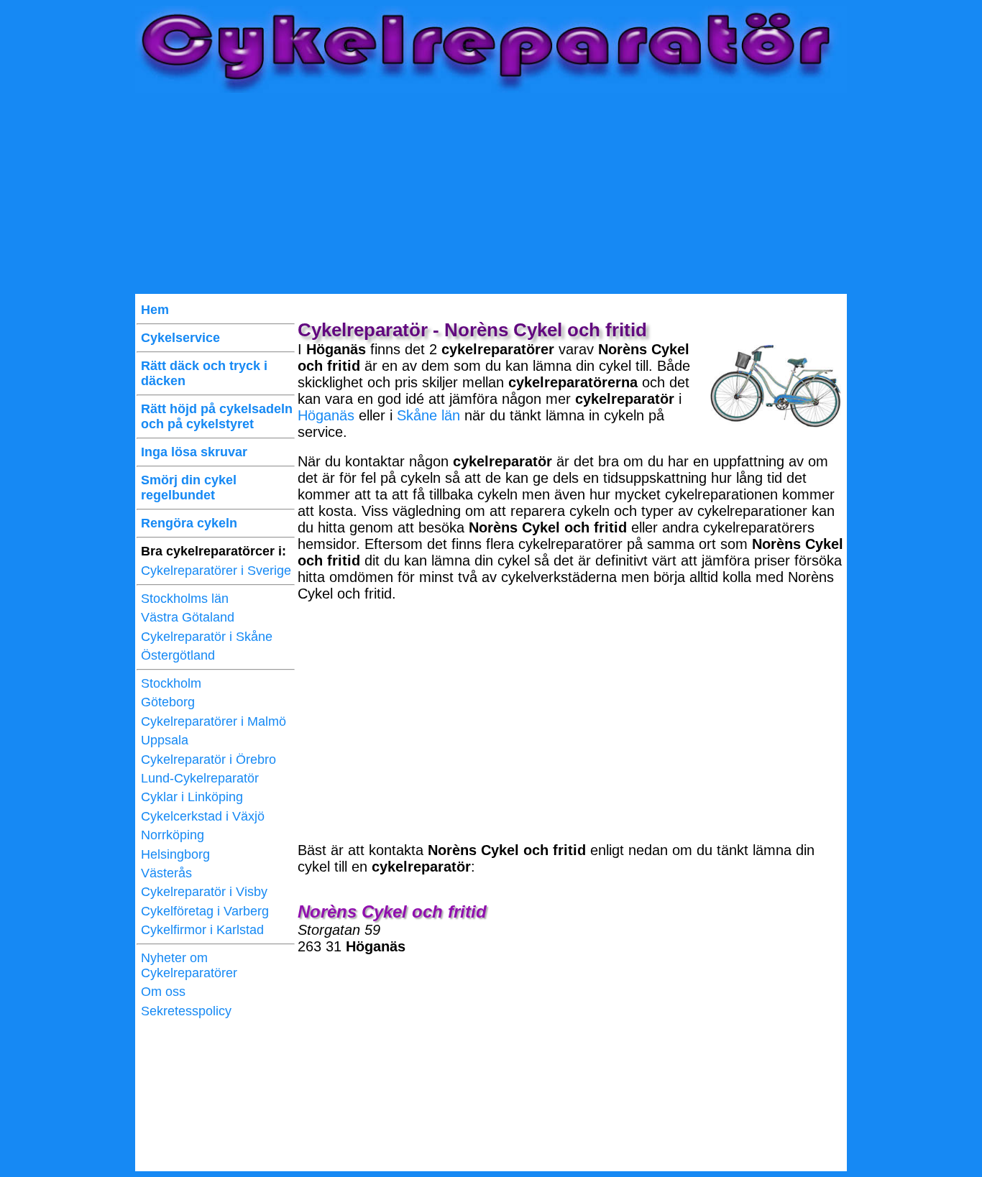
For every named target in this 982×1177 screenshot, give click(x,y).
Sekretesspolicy (186, 1011)
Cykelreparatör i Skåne (206, 636)
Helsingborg (175, 854)
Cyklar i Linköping (192, 797)
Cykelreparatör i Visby (204, 892)
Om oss (163, 991)
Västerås (166, 873)
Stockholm (171, 683)
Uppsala (164, 740)
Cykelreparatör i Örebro (208, 759)
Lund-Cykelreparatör (200, 778)
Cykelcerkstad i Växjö (203, 816)
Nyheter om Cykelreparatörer (189, 965)
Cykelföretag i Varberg (205, 911)
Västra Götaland (187, 617)
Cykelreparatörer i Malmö (213, 721)
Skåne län (428, 415)
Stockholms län (185, 598)
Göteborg (168, 702)
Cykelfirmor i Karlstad (202, 930)
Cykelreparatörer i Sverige (216, 570)
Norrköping (172, 835)
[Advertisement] (491, 193)
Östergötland (178, 655)
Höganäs (326, 415)
